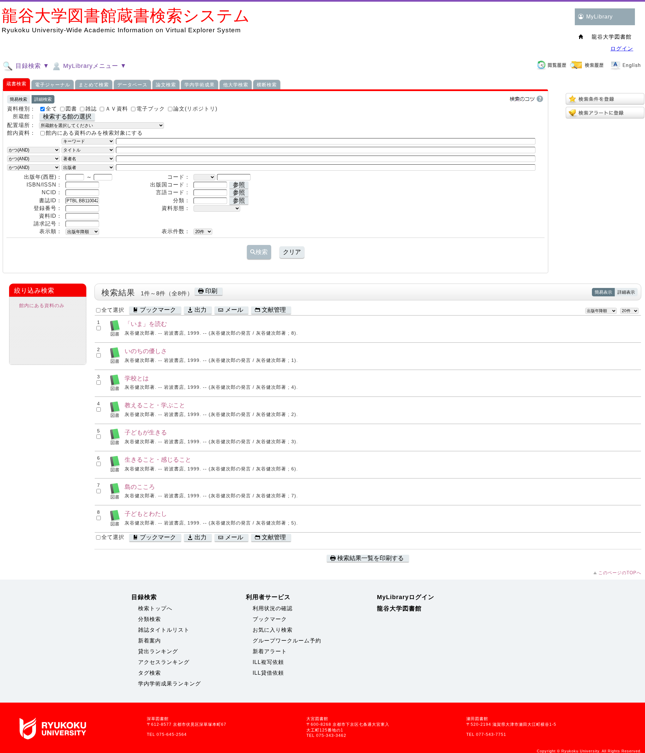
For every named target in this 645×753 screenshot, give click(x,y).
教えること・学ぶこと (155, 405)
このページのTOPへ (619, 572)
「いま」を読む (146, 323)
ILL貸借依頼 (268, 673)
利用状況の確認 (273, 608)
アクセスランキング (163, 662)
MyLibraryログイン (405, 597)
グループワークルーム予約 (287, 640)
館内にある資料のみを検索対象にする (94, 133)
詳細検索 (43, 99)
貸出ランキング (158, 651)
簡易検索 (18, 99)
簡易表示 (603, 292)
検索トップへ (155, 608)
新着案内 (149, 640)
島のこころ (140, 486)
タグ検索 (149, 673)
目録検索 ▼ (31, 65)
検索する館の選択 (67, 116)
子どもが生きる (146, 432)
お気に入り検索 (273, 630)
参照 (239, 184)
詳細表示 (626, 292)
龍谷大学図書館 (399, 608)
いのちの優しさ (146, 350)
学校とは (137, 378)
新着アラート (270, 651)
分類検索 (149, 619)
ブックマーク (270, 619)
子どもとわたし (146, 513)
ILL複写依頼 (268, 662)
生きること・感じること (158, 459)
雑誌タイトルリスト (163, 630)
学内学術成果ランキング (169, 683)
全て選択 (112, 310)
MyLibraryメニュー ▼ (94, 65)
